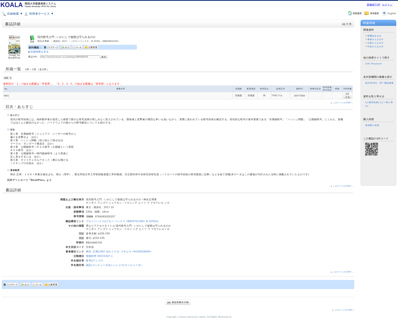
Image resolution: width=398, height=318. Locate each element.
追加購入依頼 (372, 125)
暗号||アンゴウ (94, 260)
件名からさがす (375, 46)
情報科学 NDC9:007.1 (99, 256)
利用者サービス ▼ (41, 13)
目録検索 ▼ (14, 13)
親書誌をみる (374, 36)
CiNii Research (373, 63)
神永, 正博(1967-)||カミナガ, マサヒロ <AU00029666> (119, 251)
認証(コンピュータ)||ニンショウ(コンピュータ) (113, 265)
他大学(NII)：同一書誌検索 (379, 83)
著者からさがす (375, 39)
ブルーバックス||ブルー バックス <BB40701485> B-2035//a (122, 221)
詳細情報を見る (39, 51)
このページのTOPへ (343, 103)
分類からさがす (375, 43)
